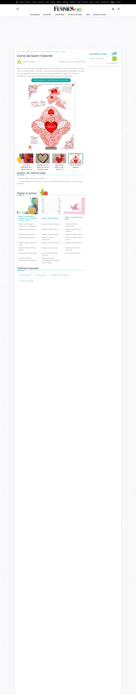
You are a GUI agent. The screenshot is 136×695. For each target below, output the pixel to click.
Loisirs (96, 2)
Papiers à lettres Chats (27, 234)
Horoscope (105, 2)
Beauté (27, 2)
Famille (72, 2)
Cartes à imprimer (47, 51)
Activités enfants (33, 51)
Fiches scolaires (75, 15)
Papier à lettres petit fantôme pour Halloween (28, 225)
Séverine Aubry (25, 275)
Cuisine (34, 2)
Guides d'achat (99, 15)
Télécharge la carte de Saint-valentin (51, 80)
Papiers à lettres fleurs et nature (74, 238)
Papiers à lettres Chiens (50, 234)
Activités (47, 15)
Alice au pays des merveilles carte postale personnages (50, 260)
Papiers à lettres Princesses (48, 238)
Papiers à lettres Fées (49, 229)
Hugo (112, 2)
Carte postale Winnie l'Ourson (49, 254)
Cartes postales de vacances (72, 249)
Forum (118, 2)
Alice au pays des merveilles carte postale (27, 259)
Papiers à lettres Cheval (73, 234)
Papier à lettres (60, 51)
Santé (79, 2)
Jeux (88, 15)
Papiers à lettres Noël (49, 248)
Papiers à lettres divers (73, 243)
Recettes (41, 2)
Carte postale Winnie (72, 253)
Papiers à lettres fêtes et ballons (27, 249)
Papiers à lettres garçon (27, 237)
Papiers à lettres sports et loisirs (28, 244)
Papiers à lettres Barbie (27, 229)
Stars (91, 2)
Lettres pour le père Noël (28, 253)
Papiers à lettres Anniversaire (71, 225)
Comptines (59, 15)
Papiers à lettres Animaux (51, 243)
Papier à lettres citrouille (50, 224)
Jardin (53, 2)
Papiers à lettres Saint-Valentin (73, 230)
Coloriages (35, 15)
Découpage (41, 275)
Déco (47, 2)
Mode (22, 2)
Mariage (66, 2)
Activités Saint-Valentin (60, 275)
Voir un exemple (111, 63)
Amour (59, 2)
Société (85, 2)
